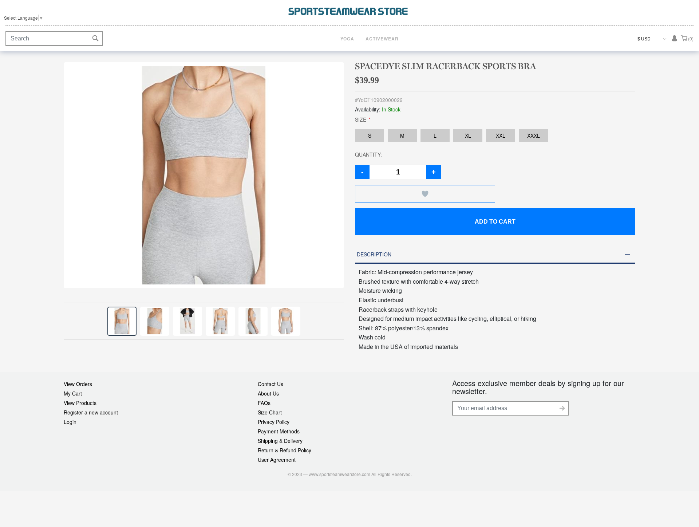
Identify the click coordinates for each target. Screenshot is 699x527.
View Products (80, 403)
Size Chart (270, 412)
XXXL (533, 135)
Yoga (347, 38)
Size (362, 119)
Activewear (382, 38)
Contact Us (270, 384)
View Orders (78, 384)
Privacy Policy (273, 422)
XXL (500, 135)
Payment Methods (279, 431)
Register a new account (91, 412)
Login (70, 422)
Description (374, 254)
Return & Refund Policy (284, 450)
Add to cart (495, 222)
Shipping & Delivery (280, 441)
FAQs (264, 403)
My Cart (73, 393)
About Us (268, 393)
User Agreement (277, 460)
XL (468, 135)
